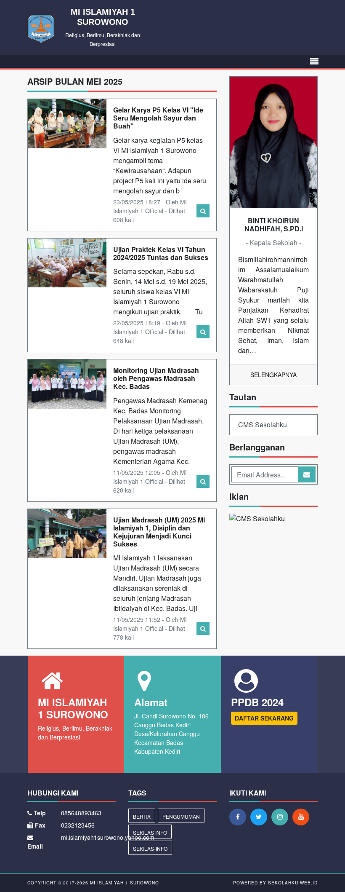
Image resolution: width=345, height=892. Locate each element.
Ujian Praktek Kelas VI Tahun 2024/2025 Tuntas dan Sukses (160, 253)
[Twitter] (260, 816)
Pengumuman (181, 816)
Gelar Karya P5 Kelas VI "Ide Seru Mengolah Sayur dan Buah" (158, 118)
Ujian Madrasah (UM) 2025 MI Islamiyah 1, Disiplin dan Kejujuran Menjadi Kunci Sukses (159, 532)
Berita (142, 816)
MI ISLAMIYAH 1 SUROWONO (123, 883)
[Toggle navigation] (314, 61)
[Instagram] (281, 816)
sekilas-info (150, 848)
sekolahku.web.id (293, 883)
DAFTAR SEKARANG (264, 718)
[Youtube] (302, 816)
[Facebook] (239, 816)
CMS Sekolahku (262, 424)
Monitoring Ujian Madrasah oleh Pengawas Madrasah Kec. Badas (156, 378)
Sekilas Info (150, 832)
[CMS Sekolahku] (257, 520)
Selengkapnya (273, 374)
